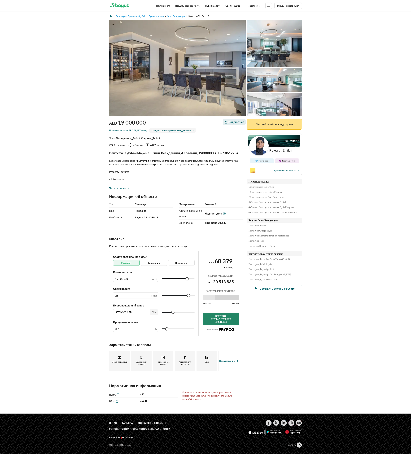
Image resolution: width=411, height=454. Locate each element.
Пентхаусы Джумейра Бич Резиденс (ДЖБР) (270, 274)
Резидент (126, 263)
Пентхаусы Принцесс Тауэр (262, 246)
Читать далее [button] (117, 188)
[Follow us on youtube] (299, 423)
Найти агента (163, 5)
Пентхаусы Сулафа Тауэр (260, 230)
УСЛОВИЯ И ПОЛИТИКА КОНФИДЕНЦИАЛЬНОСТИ (139, 429)
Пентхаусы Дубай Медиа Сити (263, 279)
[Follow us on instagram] (291, 423)
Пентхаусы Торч (256, 241)
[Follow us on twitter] (276, 423)
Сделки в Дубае (233, 5)
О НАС (113, 423)
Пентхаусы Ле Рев (257, 225)
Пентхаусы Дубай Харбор (261, 264)
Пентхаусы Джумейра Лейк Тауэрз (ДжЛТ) (269, 259)
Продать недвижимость (187, 5)
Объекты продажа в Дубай (261, 187)
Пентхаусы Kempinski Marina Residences (269, 235)
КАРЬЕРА (127, 423)
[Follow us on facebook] (269, 423)
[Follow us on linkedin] (284, 423)
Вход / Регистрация (288, 5)
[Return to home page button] (119, 5)
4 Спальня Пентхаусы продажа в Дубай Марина (271, 207)
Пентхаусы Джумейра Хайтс (262, 269)
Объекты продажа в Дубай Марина (265, 192)
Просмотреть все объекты (285, 170)
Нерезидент (181, 263)
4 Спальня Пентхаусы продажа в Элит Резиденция (273, 212)
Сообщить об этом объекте (277, 288)
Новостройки (253, 5)
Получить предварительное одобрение (221, 319)
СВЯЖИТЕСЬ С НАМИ (150, 423)
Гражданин (154, 263)
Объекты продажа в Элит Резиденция (266, 197)
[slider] (187, 278)
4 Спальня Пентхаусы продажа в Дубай (267, 202)
